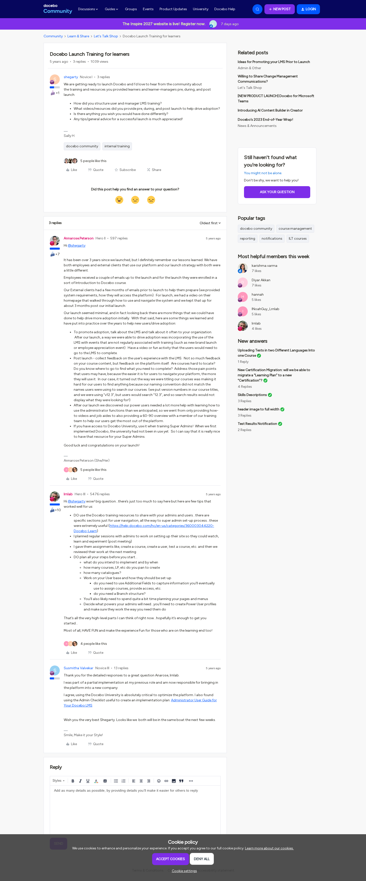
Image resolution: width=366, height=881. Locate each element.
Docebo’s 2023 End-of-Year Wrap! (265, 119)
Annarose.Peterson (79, 238)
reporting (247, 238)
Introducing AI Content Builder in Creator (270, 110)
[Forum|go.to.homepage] (58, 9)
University (200, 9)
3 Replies (244, 401)
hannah (258, 294)
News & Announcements (257, 126)
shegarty (71, 77)
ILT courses (298, 238)
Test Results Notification (257, 424)
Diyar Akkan (261, 280)
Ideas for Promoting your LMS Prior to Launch (274, 62)
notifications (272, 238)
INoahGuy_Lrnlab (265, 309)
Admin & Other (249, 68)
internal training (117, 146)
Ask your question (277, 192)
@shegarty (76, 245)
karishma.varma (264, 266)
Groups (131, 9)
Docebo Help (224, 9)
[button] (279, 9)
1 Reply (243, 362)
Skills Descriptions (252, 395)
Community (53, 36)
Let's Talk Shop (106, 36)
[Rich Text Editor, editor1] (135, 810)
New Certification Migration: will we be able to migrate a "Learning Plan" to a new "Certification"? (274, 375)
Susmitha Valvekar (78, 668)
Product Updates (173, 9)
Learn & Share (78, 36)
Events (148, 9)
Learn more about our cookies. (269, 848)
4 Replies (245, 387)
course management (295, 228)
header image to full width (258, 409)
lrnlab (68, 494)
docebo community (82, 146)
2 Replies (244, 430)
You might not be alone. (263, 173)
